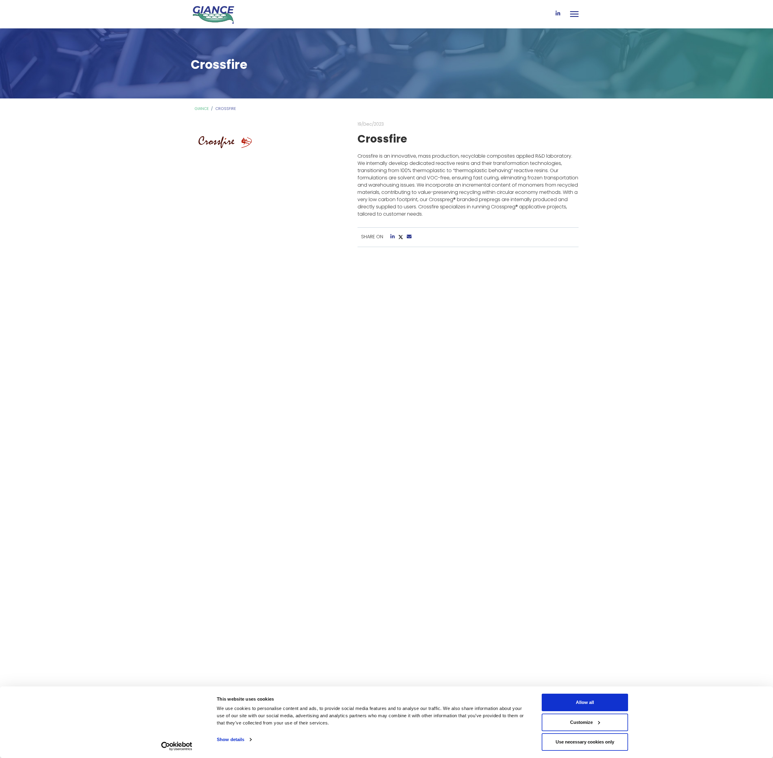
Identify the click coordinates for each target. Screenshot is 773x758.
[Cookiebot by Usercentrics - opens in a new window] (176, 746)
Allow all (585, 702)
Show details (230, 739)
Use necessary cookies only (585, 741)
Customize (581, 722)
